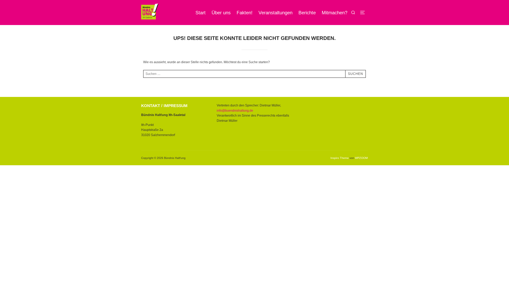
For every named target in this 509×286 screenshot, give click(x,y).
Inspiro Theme (339, 157)
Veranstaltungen (275, 12)
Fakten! (245, 12)
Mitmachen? (334, 12)
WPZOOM (361, 157)
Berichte (307, 12)
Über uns (221, 12)
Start (200, 12)
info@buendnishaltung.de (235, 110)
